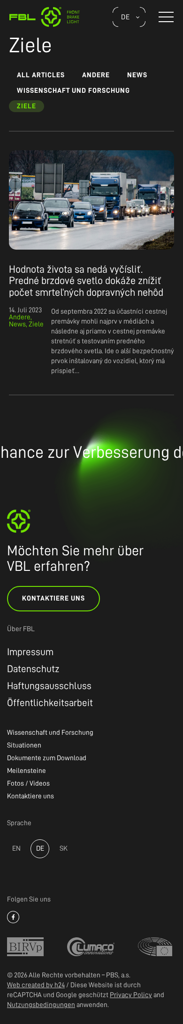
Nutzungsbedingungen (41, 1004)
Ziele (26, 106)
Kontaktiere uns (53, 598)
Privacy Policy (131, 995)
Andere (96, 75)
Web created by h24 (36, 985)
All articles (41, 75)
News (137, 75)
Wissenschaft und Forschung (73, 90)
